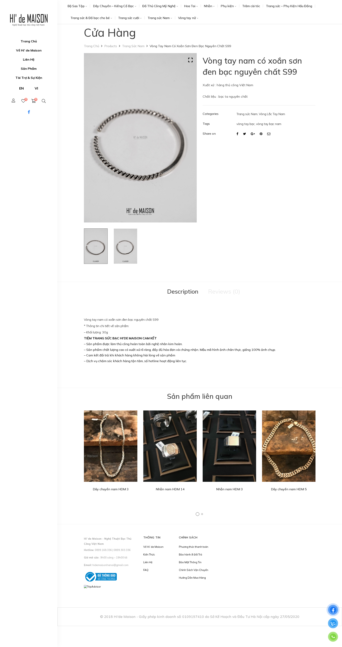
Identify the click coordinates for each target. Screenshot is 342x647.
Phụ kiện (227, 6)
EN (21, 88)
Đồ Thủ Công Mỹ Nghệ (159, 6)
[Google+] (253, 134)
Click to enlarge (190, 60)
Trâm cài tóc (251, 6)
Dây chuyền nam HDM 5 (289, 489)
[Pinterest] (261, 134)
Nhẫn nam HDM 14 (170, 489)
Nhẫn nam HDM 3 (229, 489)
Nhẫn (208, 6)
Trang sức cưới (128, 18)
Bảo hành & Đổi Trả (190, 554)
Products (110, 46)
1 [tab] (197, 514)
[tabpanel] (110, 452)
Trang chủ (91, 46)
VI (36, 88)
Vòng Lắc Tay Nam (272, 114)
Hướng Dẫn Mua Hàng (192, 577)
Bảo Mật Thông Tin (190, 562)
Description (182, 291)
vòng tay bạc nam (268, 124)
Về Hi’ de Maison (153, 546)
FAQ (145, 570)
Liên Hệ (147, 562)
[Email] (268, 134)
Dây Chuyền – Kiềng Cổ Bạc (113, 6)
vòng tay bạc (246, 124)
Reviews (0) (224, 291)
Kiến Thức (149, 554)
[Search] (44, 101)
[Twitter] (244, 134)
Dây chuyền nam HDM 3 (111, 489)
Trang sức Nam (159, 18)
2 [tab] (202, 514)
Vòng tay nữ (187, 18)
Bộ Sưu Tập (76, 6)
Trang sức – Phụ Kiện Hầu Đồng (289, 6)
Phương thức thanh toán (193, 546)
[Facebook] (237, 134)
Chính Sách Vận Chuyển (193, 570)
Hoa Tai (189, 6)
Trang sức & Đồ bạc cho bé (90, 18)
